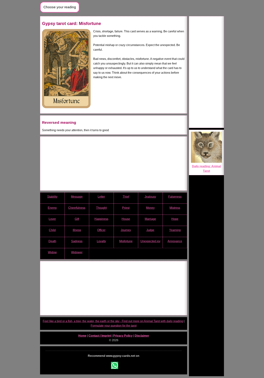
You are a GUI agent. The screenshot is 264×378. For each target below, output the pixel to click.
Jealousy (150, 196)
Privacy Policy (123, 335)
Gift (77, 218)
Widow (52, 252)
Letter (101, 196)
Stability (52, 196)
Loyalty (101, 241)
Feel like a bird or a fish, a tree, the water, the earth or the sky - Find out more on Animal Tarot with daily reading (113, 321)
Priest (125, 207)
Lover (52, 218)
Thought (101, 207)
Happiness (101, 218)
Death (52, 241)
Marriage (150, 218)
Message (77, 196)
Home (82, 335)
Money (150, 207)
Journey (126, 230)
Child (52, 230)
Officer (101, 230)
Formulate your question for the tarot (113, 325)
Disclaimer (142, 335)
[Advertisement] (113, 163)
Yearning (175, 230)
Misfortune (126, 241)
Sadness (76, 241)
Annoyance (175, 241)
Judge (150, 230)
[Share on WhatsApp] (114, 365)
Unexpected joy (150, 241)
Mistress (175, 207)
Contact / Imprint (100, 335)
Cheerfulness (76, 207)
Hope (174, 218)
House (126, 218)
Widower (76, 252)
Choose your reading (59, 7)
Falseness (175, 196)
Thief (126, 196)
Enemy (52, 207)
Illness (77, 230)
